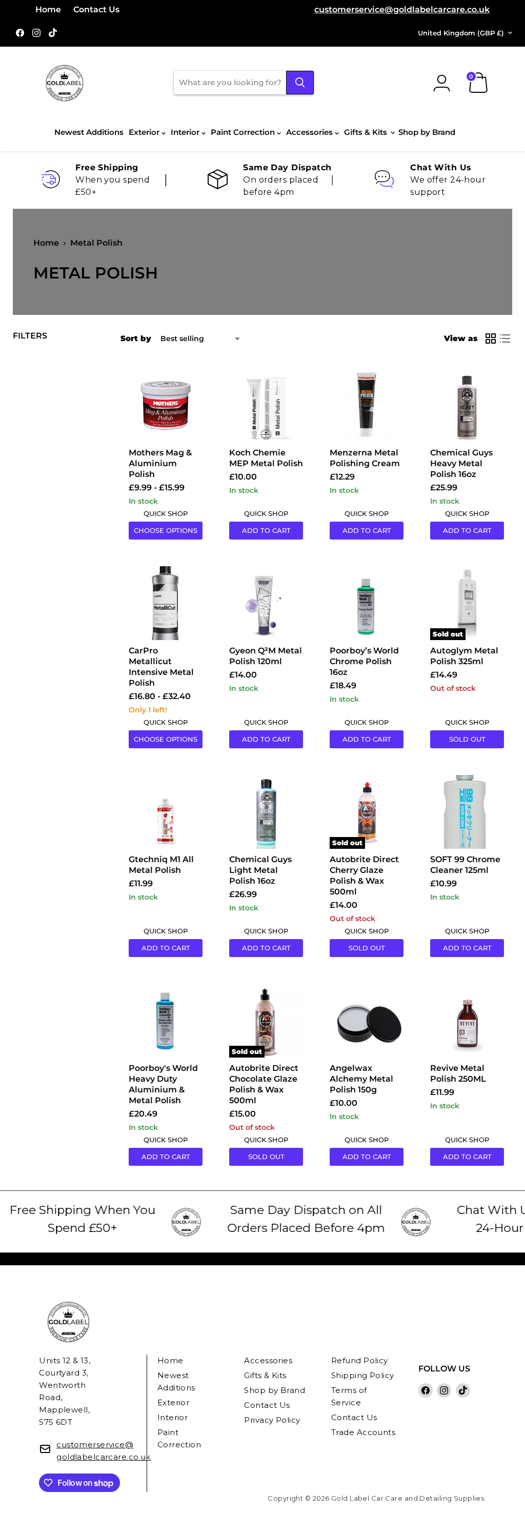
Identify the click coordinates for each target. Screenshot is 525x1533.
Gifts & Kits (366, 132)
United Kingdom (461, 33)
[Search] (300, 82)
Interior (186, 132)
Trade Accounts (363, 1432)
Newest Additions (89, 132)
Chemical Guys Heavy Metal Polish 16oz (461, 463)
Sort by (135, 338)
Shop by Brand (426, 132)
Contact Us (96, 9)
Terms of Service (349, 1396)
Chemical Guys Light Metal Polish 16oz (260, 870)
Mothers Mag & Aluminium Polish (160, 463)
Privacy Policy (272, 1420)
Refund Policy (359, 1360)
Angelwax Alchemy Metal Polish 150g (361, 1078)
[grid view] (490, 338)
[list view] (505, 338)
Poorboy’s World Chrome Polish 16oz (364, 661)
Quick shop (166, 513)
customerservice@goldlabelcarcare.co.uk (402, 9)
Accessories (310, 132)
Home (48, 9)
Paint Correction (244, 132)
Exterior (145, 132)
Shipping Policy (362, 1375)
